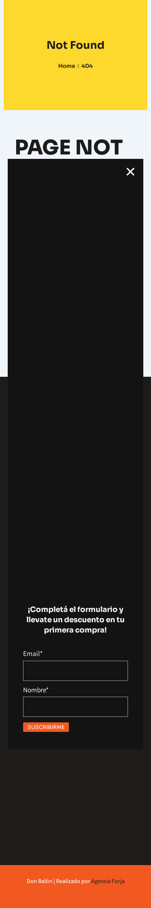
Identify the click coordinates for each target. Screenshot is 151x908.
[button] (130, 171)
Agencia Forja (108, 881)
